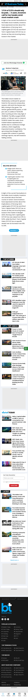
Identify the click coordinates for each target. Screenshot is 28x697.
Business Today (18, 1)
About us (4, 682)
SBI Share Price (19, 672)
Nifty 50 (17, 658)
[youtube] (5, 619)
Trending (5, 634)
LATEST (6, 491)
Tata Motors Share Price (7, 648)
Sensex (5, 658)
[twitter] (8, 619)
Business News (4, 6)
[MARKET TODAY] (8, 412)
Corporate (6, 631)
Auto (16, 638)
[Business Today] (14, 4)
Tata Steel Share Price (20, 650)
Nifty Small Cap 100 (20, 660)
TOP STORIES (8, 259)
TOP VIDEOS (13, 326)
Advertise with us (6, 685)
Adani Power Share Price (20, 648)
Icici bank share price (7, 675)
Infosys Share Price (7, 672)
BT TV (16, 636)
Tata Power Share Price (7, 677)
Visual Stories (18, 631)
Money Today (19, 629)
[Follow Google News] (14, 73)
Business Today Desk (12, 68)
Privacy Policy (17, 685)
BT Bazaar (25, 1)
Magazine (18, 634)
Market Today (6, 627)
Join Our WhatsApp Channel (13, 63)
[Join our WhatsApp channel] (25, 350)
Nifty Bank (5, 660)
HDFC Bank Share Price (7, 650)
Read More (13, 230)
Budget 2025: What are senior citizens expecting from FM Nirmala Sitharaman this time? (14, 171)
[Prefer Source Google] (5, 73)
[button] (25, 695)
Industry (5, 638)
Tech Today (6, 629)
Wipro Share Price (20, 675)
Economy (18, 627)
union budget (11, 6)
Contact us (16, 682)
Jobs (4, 640)
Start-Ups (5, 636)
